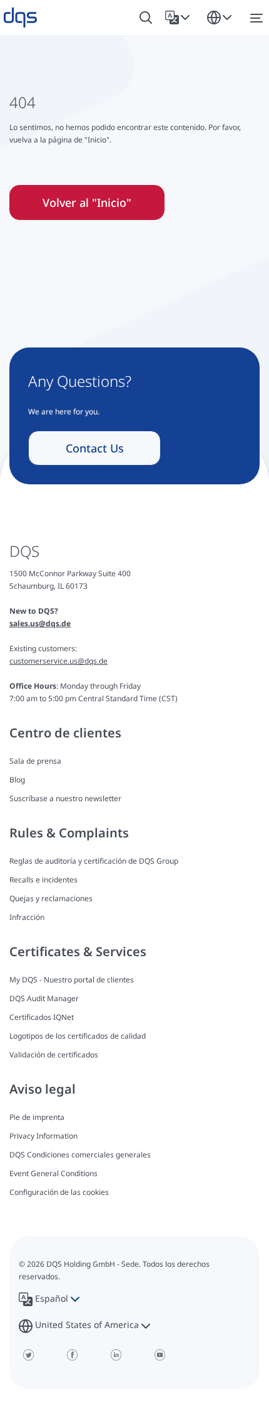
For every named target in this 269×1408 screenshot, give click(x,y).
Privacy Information (43, 1136)
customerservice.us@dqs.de (58, 661)
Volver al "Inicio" (87, 202)
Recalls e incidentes (43, 879)
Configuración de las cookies (59, 1192)
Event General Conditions (53, 1173)
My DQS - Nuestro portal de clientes (71, 979)
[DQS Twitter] (28, 1355)
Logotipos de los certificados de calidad (77, 1036)
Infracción (26, 917)
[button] (180, 17)
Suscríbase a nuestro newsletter (65, 798)
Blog (17, 779)
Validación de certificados (53, 1054)
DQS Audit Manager (44, 998)
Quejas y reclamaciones (51, 898)
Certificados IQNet (41, 1017)
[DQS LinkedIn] (115, 1355)
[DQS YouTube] (159, 1355)
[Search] (146, 17)
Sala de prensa (35, 761)
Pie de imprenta (36, 1117)
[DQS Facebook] (72, 1355)
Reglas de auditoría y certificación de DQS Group (93, 861)
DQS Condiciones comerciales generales (80, 1154)
